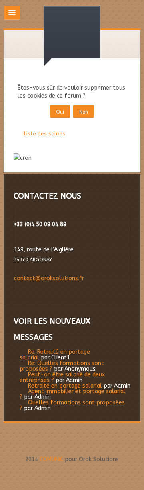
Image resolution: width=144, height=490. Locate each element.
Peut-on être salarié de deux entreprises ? (62, 377)
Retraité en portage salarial (65, 385)
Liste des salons (44, 134)
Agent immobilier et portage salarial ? (73, 394)
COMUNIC (51, 459)
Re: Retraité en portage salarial (55, 355)
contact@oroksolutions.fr (49, 278)
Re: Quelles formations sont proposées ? (62, 366)
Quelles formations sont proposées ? (72, 405)
